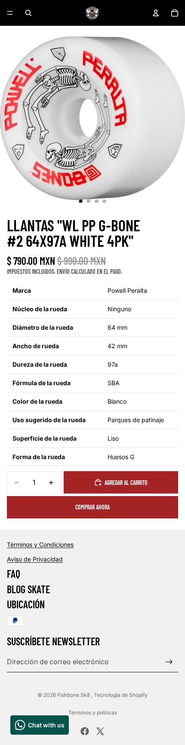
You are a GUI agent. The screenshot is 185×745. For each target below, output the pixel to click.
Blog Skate (28, 589)
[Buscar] (28, 12)
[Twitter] (100, 731)
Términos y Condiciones (40, 544)
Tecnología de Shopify (121, 695)
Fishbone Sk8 (74, 695)
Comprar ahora (92, 507)
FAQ (13, 573)
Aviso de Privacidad (35, 558)
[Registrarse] (169, 662)
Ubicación (26, 604)
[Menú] (10, 13)
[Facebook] (85, 731)
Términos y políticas (92, 712)
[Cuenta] (155, 12)
